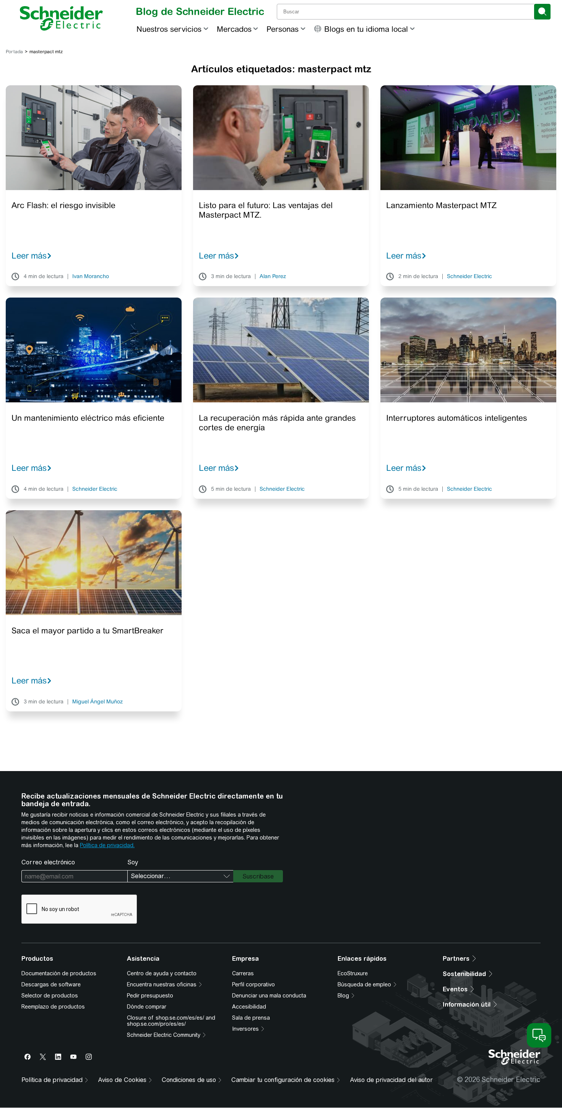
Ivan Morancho (90, 276)
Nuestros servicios (168, 28)
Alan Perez (273, 276)
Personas (282, 28)
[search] (542, 12)
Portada (14, 51)
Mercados (234, 28)
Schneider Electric (469, 276)
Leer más (29, 255)
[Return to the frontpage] (61, 18)
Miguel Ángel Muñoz (97, 701)
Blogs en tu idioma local (366, 28)
